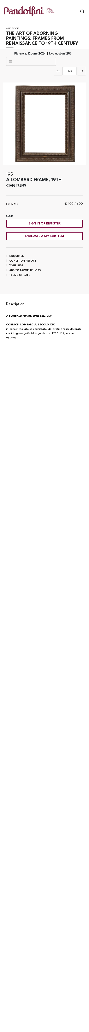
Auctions (12, 29)
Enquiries (16, 256)
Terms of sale (19, 275)
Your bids (16, 265)
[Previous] (58, 71)
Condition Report (22, 261)
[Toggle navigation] (75, 11)
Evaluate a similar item (44, 236)
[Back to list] (31, 61)
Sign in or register (45, 223)
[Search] (82, 11)
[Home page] (29, 11)
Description (15, 304)
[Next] (81, 71)
